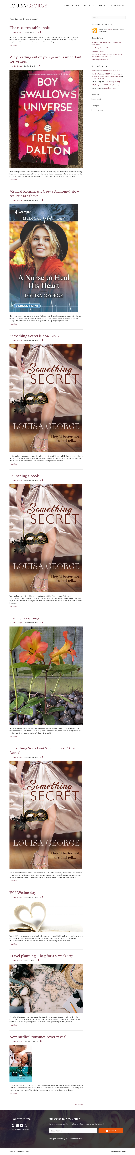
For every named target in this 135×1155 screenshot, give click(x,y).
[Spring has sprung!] (46, 675)
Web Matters (122, 1152)
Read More (13, 45)
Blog (92, 6)
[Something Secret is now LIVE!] (45, 398)
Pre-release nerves (98, 51)
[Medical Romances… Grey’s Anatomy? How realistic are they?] (43, 258)
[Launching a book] (45, 538)
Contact (103, 6)
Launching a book (24, 476)
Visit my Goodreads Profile (21, 1129)
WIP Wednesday (22, 893)
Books (75, 6)
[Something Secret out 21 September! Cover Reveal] (45, 815)
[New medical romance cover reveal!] (20, 1063)
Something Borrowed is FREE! (102, 60)
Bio (84, 6)
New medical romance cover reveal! (38, 1037)
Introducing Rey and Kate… (101, 48)
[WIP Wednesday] (46, 916)
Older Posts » (78, 1104)
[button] (111, 1130)
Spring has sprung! (24, 618)
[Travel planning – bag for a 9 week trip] (46, 989)
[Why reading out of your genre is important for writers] (46, 119)
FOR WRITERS (117, 6)
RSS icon (110, 29)
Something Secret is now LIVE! (34, 336)
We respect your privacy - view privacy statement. (66, 1139)
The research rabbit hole (29, 28)
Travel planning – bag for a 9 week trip (41, 956)
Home (66, 6)
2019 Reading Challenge (112, 82)
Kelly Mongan (96, 85)
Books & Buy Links (98, 79)
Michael (94, 71)
